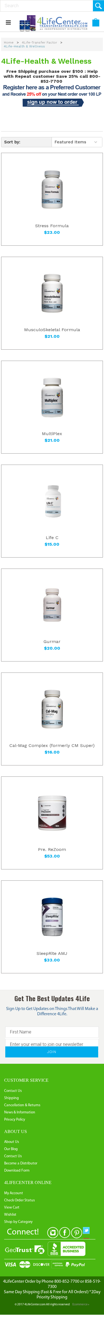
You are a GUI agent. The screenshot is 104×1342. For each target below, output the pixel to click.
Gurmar (52, 641)
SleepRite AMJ (52, 953)
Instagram (52, 1233)
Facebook (64, 1233)
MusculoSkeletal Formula (52, 329)
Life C (52, 537)
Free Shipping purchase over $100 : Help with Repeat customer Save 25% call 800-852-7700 (52, 76)
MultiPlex (52, 433)
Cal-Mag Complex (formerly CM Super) (52, 745)
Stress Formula (52, 225)
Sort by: (12, 142)
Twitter (88, 1233)
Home (9, 42)
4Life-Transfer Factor (39, 42)
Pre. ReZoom (52, 849)
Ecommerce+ (81, 1304)
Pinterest (76, 1233)
